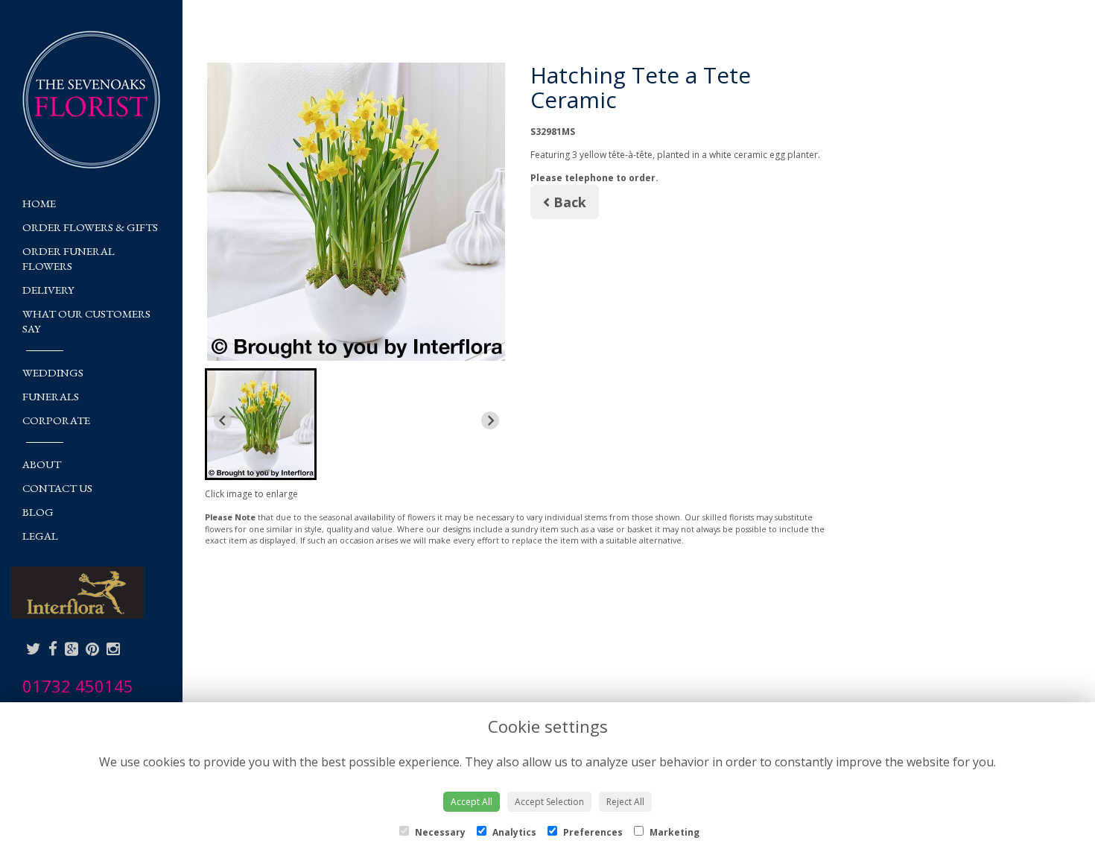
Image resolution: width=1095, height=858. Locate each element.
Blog (38, 512)
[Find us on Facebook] (53, 648)
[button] (261, 424)
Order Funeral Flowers (68, 258)
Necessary (439, 832)
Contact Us (57, 488)
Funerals (50, 396)
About (41, 464)
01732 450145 (77, 686)
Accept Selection (549, 801)
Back (568, 202)
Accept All (471, 801)
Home (39, 203)
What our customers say (86, 320)
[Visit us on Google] (71, 648)
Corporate (56, 420)
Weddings (52, 372)
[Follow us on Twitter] (33, 648)
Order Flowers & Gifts (90, 227)
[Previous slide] (223, 420)
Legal (40, 536)
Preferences (592, 832)
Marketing (673, 832)
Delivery (48, 290)
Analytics (513, 832)
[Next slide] (490, 420)
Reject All (625, 801)
